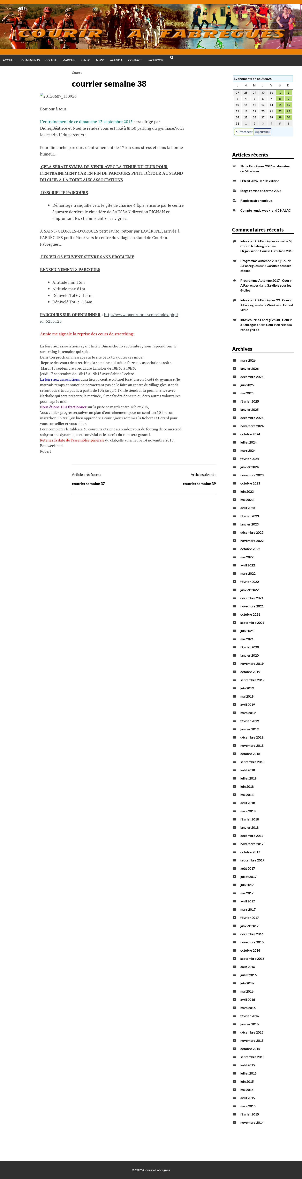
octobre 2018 (250, 754)
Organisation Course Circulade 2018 (266, 251)
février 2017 (249, 917)
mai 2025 (247, 393)
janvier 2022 (249, 590)
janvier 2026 (249, 368)
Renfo (85, 60)
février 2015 (249, 1114)
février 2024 (249, 459)
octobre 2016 (250, 950)
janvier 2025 (249, 409)
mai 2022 (247, 557)
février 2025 (249, 401)
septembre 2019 (252, 680)
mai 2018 (247, 795)
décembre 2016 (251, 934)
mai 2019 (247, 696)
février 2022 (249, 581)
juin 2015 (247, 1081)
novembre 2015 (252, 1040)
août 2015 (247, 1065)
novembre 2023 (252, 475)
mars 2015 (248, 1106)
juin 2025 (247, 385)
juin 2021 (247, 631)
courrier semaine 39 (199, 483)
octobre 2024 (250, 434)
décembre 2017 (251, 835)
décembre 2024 (251, 418)
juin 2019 (247, 688)
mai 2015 (247, 1090)
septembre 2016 (252, 958)
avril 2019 (247, 704)
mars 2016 (248, 1008)
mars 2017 (248, 909)
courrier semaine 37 (88, 483)
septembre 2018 (252, 762)
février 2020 (249, 647)
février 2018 (249, 819)
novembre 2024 (252, 426)
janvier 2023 (249, 524)
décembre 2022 (251, 532)
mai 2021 (247, 639)
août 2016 (247, 967)
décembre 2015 (251, 1032)
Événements (30, 60)
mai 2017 (247, 893)
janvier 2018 (249, 827)
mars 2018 (248, 811)
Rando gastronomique (256, 200)
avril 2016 (247, 999)
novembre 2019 (252, 663)
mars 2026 (248, 360)
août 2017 (247, 868)
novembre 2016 (252, 942)
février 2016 (249, 1016)
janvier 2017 (249, 926)
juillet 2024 (248, 442)
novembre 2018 (252, 745)
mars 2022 (248, 573)
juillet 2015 (248, 1073)
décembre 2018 (251, 737)
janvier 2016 (249, 1024)
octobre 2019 (250, 672)
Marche (68, 60)
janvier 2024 (249, 467)
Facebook (155, 60)
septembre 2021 (252, 622)
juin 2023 (247, 491)
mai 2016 (247, 991)
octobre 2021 (250, 614)
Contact (135, 60)
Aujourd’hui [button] (262, 132)
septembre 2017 (252, 860)
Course (51, 60)
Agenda (116, 60)
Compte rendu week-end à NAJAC (265, 210)
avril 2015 (247, 1098)
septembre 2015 (252, 1057)
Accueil (9, 60)
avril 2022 (247, 565)
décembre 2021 (251, 598)
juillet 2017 (248, 876)
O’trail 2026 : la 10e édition (259, 181)
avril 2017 (247, 901)
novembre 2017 (252, 844)
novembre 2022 (252, 540)
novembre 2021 (252, 606)
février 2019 (249, 721)
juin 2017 (247, 885)
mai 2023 (247, 500)
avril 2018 (247, 803)
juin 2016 (247, 983)
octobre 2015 (250, 1049)
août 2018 (247, 770)
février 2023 (249, 516)
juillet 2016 (248, 975)
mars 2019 (248, 713)
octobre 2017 (250, 852)
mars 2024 (248, 450)
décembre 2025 (251, 377)
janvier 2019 (249, 729)
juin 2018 (247, 786)
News (100, 60)
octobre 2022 (250, 549)
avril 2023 (247, 508)
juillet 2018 (248, 778)
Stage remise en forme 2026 (260, 191)
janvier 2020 (249, 655)
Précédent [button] (246, 132)
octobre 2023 (250, 483)
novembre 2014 (252, 1122)
